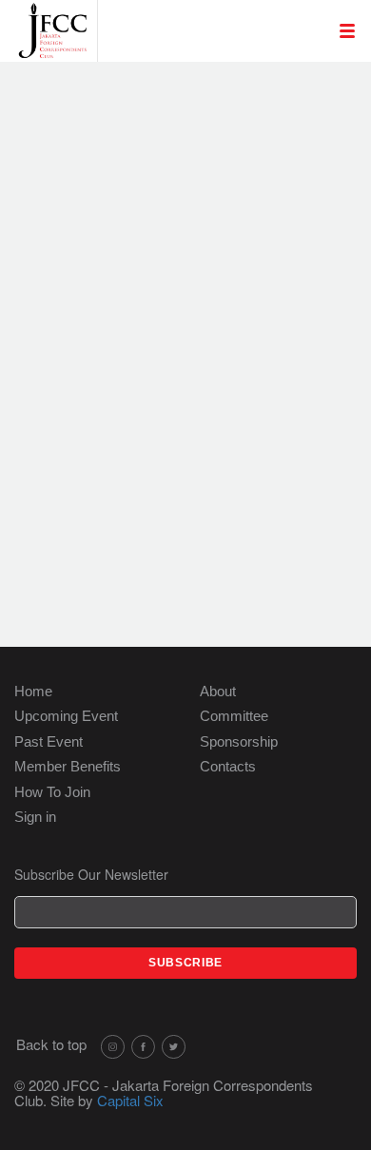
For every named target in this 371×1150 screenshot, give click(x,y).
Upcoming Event (66, 716)
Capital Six (130, 1100)
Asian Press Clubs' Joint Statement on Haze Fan (200, 394)
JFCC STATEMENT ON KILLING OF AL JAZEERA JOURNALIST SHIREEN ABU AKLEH (199, 266)
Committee (234, 716)
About (218, 691)
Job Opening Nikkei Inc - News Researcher (188, 118)
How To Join (52, 792)
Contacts (228, 766)
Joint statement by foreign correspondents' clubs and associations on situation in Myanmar (187, 335)
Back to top (51, 1044)
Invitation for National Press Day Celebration (192, 158)
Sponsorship (239, 741)
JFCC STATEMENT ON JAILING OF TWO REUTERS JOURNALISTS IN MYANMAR (190, 502)
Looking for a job (180, 87)
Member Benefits (67, 766)
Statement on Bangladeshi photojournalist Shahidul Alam (200, 561)
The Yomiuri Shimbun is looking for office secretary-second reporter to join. (197, 207)
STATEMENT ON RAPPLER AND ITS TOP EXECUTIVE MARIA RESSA (203, 443)
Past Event (48, 741)
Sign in (35, 817)
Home (33, 691)
